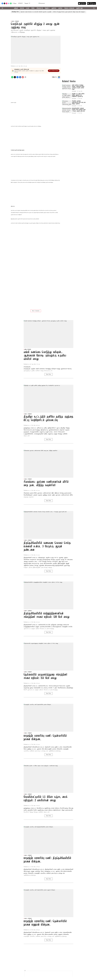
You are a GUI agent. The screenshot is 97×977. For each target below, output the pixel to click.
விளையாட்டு (40, 8)
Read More (48, 374)
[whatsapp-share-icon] (12, 78)
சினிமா (33, 8)
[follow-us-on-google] (59, 77)
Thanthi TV (27, 3)
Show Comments (35, 310)
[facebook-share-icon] (17, 78)
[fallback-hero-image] (66, 87)
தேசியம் (22, 8)
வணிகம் (60, 8)
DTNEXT (20, 3)
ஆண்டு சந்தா (79, 8)
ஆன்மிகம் (53, 8)
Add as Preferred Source (53, 70)
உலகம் (27, 8)
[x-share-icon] (15, 78)
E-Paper (14, 3)
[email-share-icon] (23, 78)
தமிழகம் (16, 8)
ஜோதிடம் (47, 8)
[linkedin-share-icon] (20, 78)
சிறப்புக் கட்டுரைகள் (69, 8)
